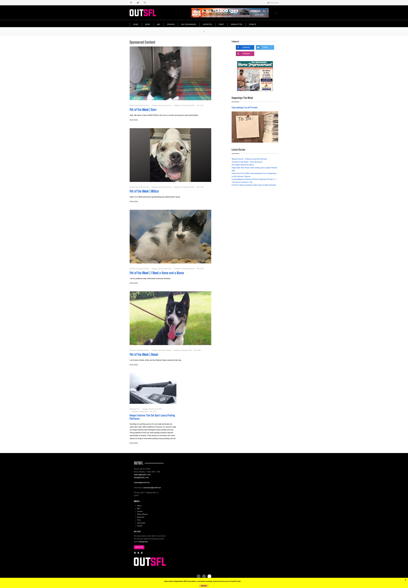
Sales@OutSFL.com (141, 478)
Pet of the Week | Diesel (144, 354)
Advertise (140, 517)
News (139, 506)
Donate (139, 526)
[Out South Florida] (143, 12)
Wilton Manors (142, 514)
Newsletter (141, 523)
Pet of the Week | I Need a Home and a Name (157, 273)
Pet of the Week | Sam (143, 110)
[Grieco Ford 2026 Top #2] (230, 13)
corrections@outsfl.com (152, 488)
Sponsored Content (164, 105)
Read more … (134, 120)
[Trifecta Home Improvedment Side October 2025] (255, 76)
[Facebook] (131, 2)
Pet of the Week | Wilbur (144, 191)
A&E (138, 508)
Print (139, 520)
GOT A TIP (139, 547)
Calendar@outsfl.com (142, 483)
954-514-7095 (274, 3)
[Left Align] (405, 580)
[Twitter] (138, 2)
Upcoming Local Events (245, 107)
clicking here (143, 542)
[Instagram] (144, 2)
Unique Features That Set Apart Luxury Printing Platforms (152, 417)
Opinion (140, 511)
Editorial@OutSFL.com (142, 475)
